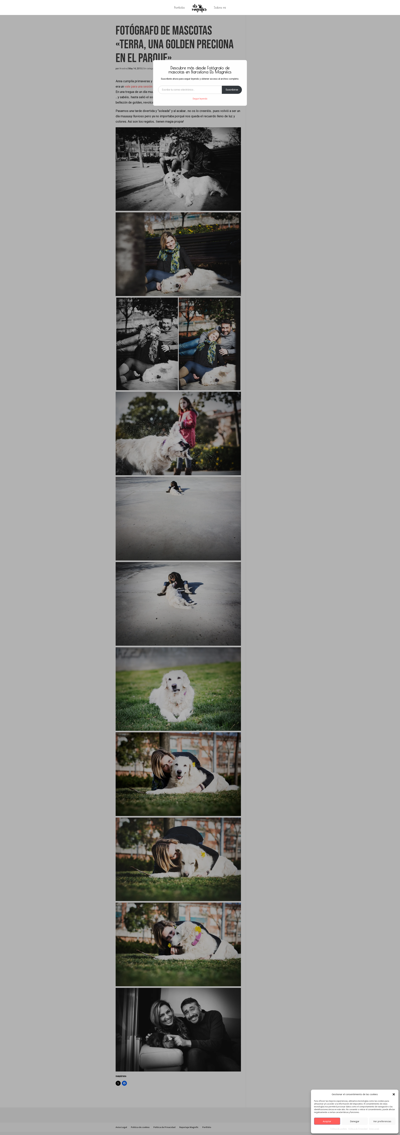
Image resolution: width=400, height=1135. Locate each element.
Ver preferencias (382, 1121)
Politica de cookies (338, 1128)
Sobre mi (220, 7)
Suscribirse (232, 89)
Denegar (354, 1121)
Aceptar (327, 1121)
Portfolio (179, 7)
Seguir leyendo (200, 98)
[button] (393, 1094)
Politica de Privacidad (358, 1128)
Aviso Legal (374, 1128)
